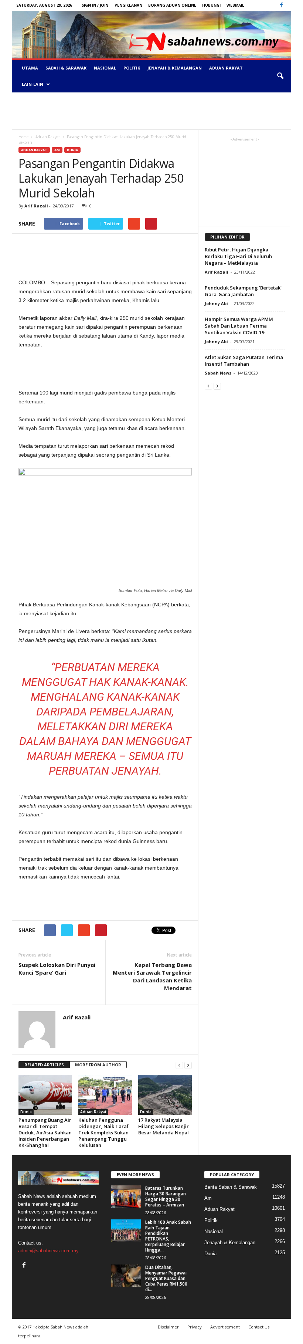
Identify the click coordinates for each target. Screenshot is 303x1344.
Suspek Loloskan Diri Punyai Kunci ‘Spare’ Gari (56, 968)
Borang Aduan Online (172, 5)
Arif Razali (36, 206)
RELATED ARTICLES (44, 1064)
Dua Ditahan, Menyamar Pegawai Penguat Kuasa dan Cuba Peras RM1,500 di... (166, 1278)
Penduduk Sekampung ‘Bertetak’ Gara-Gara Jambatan (243, 291)
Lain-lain (32, 84)
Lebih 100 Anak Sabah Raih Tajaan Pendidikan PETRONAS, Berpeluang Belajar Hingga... (168, 1236)
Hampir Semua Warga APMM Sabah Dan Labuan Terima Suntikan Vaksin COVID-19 (239, 326)
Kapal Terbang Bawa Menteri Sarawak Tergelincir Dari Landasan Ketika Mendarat (152, 976)
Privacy (194, 1327)
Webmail (235, 5)
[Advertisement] (151, 111)
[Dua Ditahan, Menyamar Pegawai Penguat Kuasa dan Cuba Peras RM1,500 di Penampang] (126, 1276)
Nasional (105, 68)
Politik (131, 68)
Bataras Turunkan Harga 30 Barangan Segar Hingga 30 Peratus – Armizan (165, 1196)
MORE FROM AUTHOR (98, 1064)
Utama (30, 68)
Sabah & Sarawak (65, 68)
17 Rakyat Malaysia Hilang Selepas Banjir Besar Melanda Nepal (163, 1126)
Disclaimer (168, 1327)
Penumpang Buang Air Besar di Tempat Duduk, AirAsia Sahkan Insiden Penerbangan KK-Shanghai (45, 1132)
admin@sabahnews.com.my (48, 1250)
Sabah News (218, 373)
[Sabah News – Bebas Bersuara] (151, 34)
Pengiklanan (128, 5)
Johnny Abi (216, 303)
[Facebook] (281, 5)
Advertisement (225, 1327)
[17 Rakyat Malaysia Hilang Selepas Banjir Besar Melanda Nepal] (165, 1095)
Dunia (72, 150)
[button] (280, 76)
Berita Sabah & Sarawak (230, 1187)
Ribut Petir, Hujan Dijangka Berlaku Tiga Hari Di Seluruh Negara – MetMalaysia (238, 256)
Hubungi (211, 5)
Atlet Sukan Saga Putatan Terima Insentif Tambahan (244, 360)
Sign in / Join (95, 5)
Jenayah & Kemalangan (174, 68)
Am (57, 150)
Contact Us (258, 1327)
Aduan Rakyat (226, 68)
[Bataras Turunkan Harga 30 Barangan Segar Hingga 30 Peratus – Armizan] (126, 1196)
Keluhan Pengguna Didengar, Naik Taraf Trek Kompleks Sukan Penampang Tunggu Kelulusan (103, 1132)
